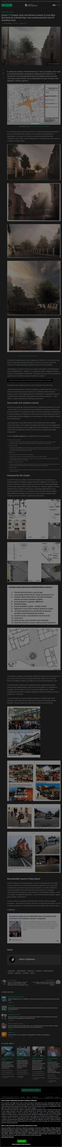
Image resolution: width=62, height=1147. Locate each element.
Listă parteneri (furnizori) (7, 1137)
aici (60, 1116)
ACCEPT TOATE (21, 1141)
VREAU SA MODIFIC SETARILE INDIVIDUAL (21, 1144)
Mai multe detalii (41, 1108)
